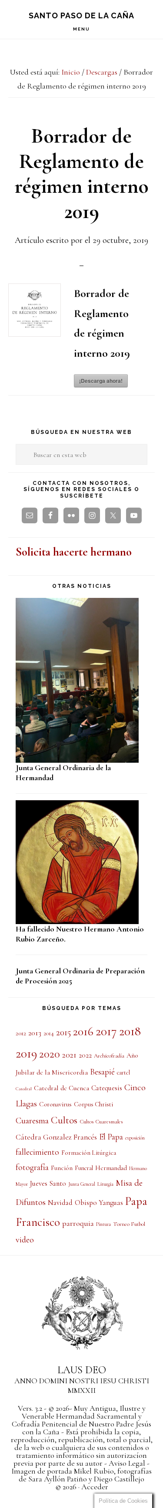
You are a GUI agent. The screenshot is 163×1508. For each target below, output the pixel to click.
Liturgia (105, 1183)
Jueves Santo (48, 1183)
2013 (34, 1032)
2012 (21, 1033)
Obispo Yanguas (99, 1202)
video (25, 1240)
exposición (135, 1138)
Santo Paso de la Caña (81, 15)
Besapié (102, 1072)
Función (62, 1168)
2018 (130, 1031)
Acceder (94, 1486)
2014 (48, 1033)
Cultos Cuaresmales (101, 1121)
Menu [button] (81, 29)
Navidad (60, 1202)
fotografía (32, 1167)
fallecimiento (37, 1152)
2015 (63, 1032)
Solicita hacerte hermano (74, 552)
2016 (83, 1031)
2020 (49, 1054)
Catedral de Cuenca (61, 1088)
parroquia (78, 1223)
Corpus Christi (93, 1104)
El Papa (111, 1137)
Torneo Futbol (129, 1224)
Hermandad (111, 1168)
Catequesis (106, 1088)
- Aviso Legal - (126, 1463)
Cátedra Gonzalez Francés (56, 1137)
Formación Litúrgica (88, 1153)
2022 (85, 1055)
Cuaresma (32, 1120)
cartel (123, 1072)
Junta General (81, 1184)
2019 (26, 1053)
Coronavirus (55, 1104)
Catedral (24, 1089)
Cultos (64, 1120)
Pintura (103, 1224)
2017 (106, 1031)
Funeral (84, 1168)
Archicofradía (109, 1055)
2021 (69, 1055)
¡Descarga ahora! (101, 381)
